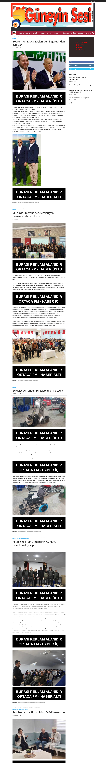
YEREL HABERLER (20, 538)
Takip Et (91, 65)
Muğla (24, 380)
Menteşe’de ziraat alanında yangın (79, 97)
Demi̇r (28, 202)
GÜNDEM (42, 33)
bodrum (24, 202)
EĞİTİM (19, 208)
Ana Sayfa (14, 36)
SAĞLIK (73, 33)
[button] (93, 33)
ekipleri (24, 531)
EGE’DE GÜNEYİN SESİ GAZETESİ (28, 33)
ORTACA (80, 33)
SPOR (56, 33)
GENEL (26, 709)
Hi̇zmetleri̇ (34, 531)
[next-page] (71, 103)
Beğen (91, 62)
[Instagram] (92, 1)
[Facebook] (89, 1)
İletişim (88, 33)
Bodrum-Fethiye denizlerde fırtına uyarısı (81, 85)
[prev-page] (69, 103)
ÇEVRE (19, 385)
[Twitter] (94, 1)
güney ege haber (21, 702)
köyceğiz (28, 702)
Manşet (42, 702)
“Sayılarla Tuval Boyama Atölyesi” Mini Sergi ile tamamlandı (80, 91)
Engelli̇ (28, 531)
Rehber (28, 380)
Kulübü (36, 202)
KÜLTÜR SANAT (64, 33)
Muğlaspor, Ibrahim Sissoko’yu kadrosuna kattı (78, 78)
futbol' (32, 202)
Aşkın (19, 202)
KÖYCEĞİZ (27, 538)
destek (19, 531)
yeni (33, 380)
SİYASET (49, 33)
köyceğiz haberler (36, 702)
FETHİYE (19, 707)
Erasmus (20, 380)
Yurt (36, 380)
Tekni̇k (38, 531)
